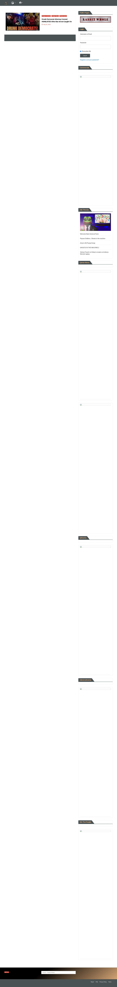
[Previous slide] (82, 335)
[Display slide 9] (100, 671)
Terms (109, 982)
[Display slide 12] (107, 956)
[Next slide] (108, 335)
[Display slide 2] (91, 671)
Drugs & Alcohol (46, 16)
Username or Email (86, 34)
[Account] (21, 3)
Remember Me (86, 51)
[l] (27, 3)
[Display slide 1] (102, 396)
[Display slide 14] (106, 671)
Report (92, 982)
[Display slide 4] (106, 396)
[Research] (13, 3)
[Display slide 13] (105, 671)
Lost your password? (92, 60)
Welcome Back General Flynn (89, 234)
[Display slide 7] (97, 671)
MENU (7, 972)
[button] (104, 3)
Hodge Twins (55, 16)
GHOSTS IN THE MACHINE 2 (89, 247)
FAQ (97, 982)
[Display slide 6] (96, 671)
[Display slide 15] (107, 671)
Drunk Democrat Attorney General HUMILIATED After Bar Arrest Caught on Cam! (57, 21)
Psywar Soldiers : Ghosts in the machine (92, 238)
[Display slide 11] (102, 671)
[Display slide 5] (107, 396)
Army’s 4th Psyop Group (87, 243)
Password (83, 42)
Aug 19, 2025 (47, 24)
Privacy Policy (103, 982)
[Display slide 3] (105, 396)
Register (82, 60)
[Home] (5, 3)
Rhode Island (63, 16)
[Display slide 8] (98, 671)
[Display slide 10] (101, 671)
